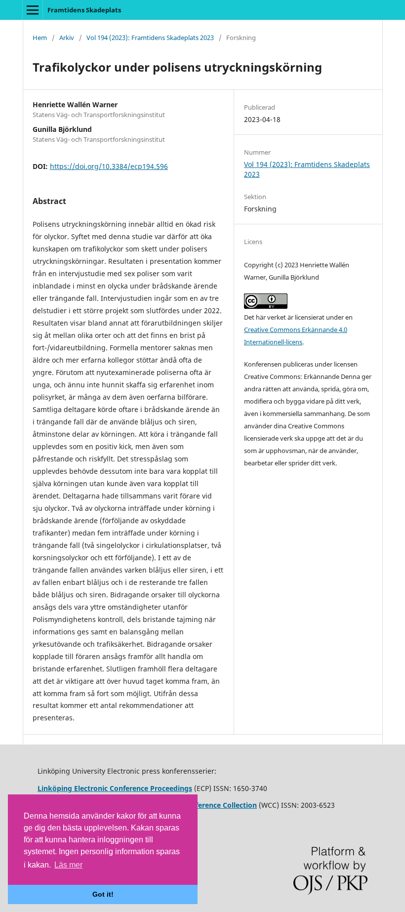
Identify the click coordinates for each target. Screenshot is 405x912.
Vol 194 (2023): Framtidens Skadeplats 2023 (150, 37)
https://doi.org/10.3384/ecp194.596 (109, 166)
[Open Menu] (32, 10)
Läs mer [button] (68, 865)
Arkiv (66, 37)
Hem (40, 37)
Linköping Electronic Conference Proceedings (115, 788)
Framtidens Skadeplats (84, 9)
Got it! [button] (103, 894)
